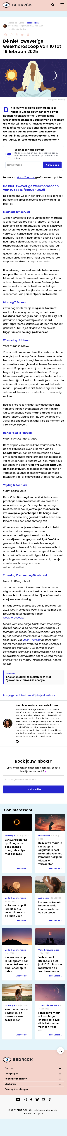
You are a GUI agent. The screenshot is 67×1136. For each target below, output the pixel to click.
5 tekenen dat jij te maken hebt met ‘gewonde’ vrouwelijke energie (28, 678)
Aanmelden (52, 165)
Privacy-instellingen (16, 1089)
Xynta (39, 1113)
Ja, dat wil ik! (33, 789)
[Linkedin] (17, 741)
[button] (57, 1069)
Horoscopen (32, 22)
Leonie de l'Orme (16, 22)
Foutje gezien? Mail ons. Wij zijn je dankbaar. (29, 695)
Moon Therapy (26, 177)
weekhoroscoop (13, 617)
